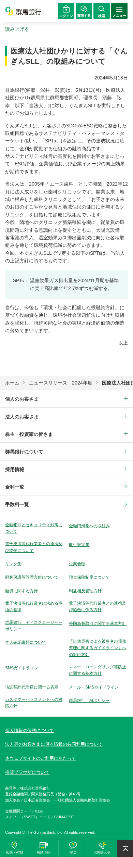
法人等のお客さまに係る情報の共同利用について (54, 744)
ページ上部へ (125, 848)
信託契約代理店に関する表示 (31, 687)
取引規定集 (79, 544)
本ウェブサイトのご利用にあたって (40, 758)
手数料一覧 (17, 504)
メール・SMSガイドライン (94, 687)
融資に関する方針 (21, 591)
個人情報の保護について (29, 730)
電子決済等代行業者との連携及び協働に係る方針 (97, 606)
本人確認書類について (25, 642)
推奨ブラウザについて (27, 772)
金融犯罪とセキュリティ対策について (33, 528)
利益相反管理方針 (85, 591)
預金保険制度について (89, 577)
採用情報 (14, 469)
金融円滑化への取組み (89, 526)
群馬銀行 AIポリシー (89, 700)
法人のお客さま (22, 416)
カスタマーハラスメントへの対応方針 (33, 702)
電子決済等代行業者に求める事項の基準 (33, 606)
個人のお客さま (22, 399)
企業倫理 (77, 564)
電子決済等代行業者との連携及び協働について (33, 547)
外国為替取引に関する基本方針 (97, 623)
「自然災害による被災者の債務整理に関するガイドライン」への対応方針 (97, 648)
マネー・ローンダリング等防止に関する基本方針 (97, 670)
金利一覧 (14, 487)
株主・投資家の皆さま (29, 434)
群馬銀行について (24, 451)
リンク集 (13, 564)
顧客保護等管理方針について (31, 577)
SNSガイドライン (21, 668)
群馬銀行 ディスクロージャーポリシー (33, 625)
